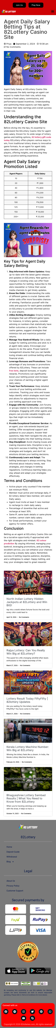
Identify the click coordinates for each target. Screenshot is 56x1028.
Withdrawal (12, 857)
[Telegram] (14, 1011)
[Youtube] (23, 1018)
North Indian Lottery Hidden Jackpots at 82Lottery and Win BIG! (27, 602)
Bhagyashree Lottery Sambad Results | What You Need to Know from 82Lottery (26, 798)
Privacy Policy (13, 886)
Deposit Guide (13, 852)
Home (9, 847)
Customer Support (15, 890)
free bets (13, 370)
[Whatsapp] (50, 1011)
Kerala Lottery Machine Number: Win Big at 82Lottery (28, 748)
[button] (52, 11)
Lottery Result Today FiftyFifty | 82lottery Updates (27, 700)
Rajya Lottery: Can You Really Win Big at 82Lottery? (26, 652)
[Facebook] (5, 1011)
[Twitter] (32, 1011)
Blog (9, 861)
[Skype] (32, 1018)
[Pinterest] (41, 1011)
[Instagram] (23, 1011)
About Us (11, 881)
